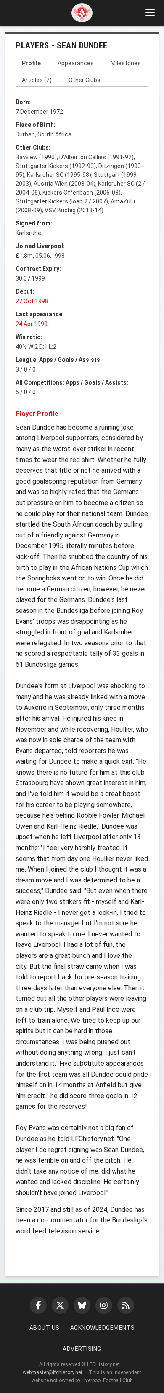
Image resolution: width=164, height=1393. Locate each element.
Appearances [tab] (76, 63)
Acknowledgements (102, 1327)
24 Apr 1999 (32, 324)
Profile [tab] (31, 63)
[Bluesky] (82, 1305)
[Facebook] (38, 1305)
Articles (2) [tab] (37, 80)
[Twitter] (60, 1305)
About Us (44, 1327)
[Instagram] (103, 1305)
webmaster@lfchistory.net (52, 1372)
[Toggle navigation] (149, 12)
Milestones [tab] (126, 63)
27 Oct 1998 (32, 301)
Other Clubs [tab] (85, 80)
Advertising (82, 1348)
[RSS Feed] (125, 1305)
